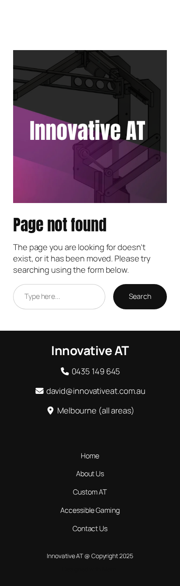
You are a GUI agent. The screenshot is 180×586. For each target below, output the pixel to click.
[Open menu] (166, 14)
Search (140, 296)
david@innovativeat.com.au (96, 390)
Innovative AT (33, 14)
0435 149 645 (96, 371)
